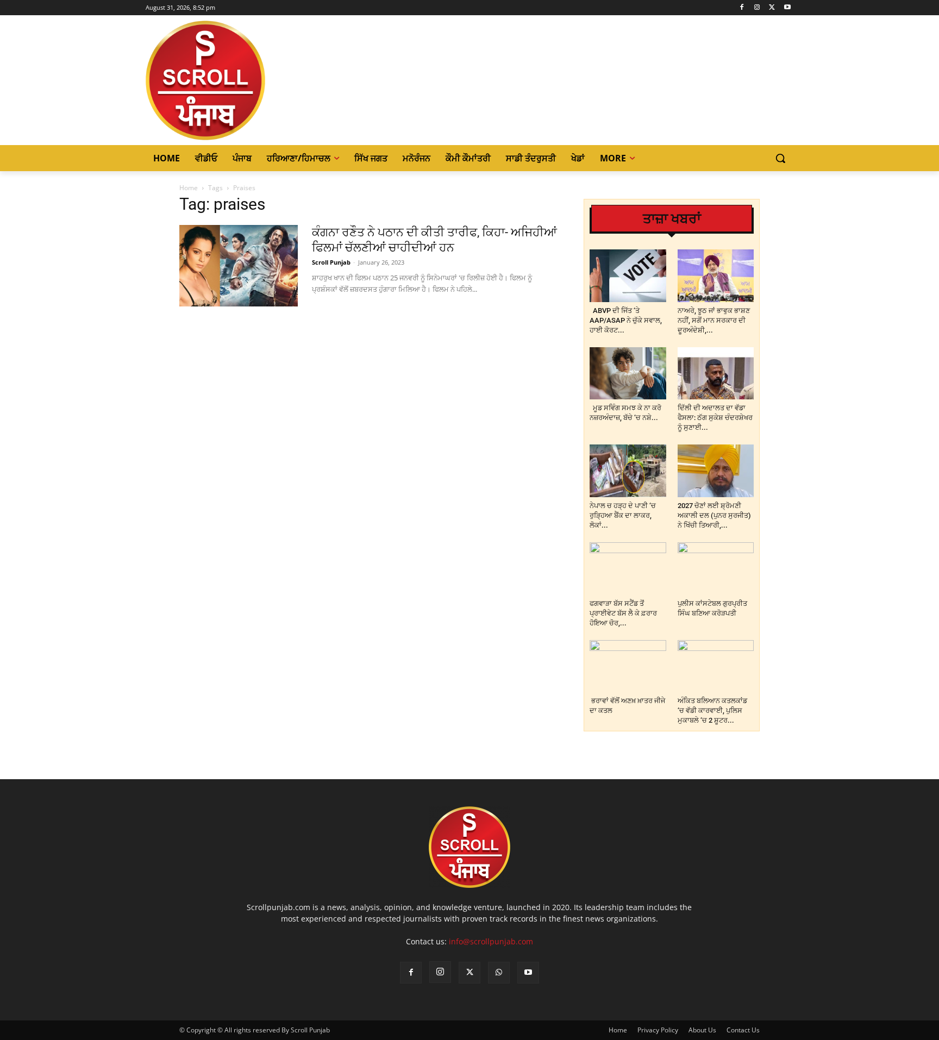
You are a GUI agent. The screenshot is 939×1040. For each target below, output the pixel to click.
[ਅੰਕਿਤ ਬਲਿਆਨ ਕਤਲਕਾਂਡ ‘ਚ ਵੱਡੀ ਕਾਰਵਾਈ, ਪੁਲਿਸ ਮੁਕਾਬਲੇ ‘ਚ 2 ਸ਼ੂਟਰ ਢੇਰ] (716, 666)
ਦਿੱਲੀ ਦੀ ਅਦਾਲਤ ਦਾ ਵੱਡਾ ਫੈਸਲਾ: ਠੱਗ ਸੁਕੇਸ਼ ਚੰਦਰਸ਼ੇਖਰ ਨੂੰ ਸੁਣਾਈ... (715, 417)
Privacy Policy (657, 1030)
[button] (780, 158)
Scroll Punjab (331, 262)
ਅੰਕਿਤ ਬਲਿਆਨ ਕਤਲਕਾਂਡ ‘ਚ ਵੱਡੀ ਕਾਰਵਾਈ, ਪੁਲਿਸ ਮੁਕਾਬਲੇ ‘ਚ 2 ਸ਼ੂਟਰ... (712, 710)
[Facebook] (742, 8)
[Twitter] (772, 8)
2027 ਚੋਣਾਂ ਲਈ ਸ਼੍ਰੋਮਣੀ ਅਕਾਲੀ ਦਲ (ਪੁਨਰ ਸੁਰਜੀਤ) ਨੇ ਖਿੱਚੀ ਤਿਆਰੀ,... (714, 515)
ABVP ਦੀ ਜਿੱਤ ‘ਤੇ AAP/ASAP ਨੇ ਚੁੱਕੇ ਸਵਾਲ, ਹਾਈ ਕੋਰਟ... (626, 320)
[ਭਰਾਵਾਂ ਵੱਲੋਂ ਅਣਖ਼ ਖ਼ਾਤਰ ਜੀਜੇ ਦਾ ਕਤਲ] (628, 666)
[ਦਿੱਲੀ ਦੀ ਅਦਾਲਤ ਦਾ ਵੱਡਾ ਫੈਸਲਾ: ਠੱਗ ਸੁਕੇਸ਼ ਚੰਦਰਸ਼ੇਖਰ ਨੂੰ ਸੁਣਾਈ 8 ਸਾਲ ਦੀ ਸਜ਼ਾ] (716, 373)
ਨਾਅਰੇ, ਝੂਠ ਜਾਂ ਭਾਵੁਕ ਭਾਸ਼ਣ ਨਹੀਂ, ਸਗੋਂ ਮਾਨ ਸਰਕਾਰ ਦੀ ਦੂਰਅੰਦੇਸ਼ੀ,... (714, 320)
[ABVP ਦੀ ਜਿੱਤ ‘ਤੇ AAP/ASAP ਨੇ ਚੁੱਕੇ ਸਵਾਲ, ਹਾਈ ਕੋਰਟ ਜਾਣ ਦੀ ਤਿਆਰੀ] (628, 275)
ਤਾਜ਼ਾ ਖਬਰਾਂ (672, 218)
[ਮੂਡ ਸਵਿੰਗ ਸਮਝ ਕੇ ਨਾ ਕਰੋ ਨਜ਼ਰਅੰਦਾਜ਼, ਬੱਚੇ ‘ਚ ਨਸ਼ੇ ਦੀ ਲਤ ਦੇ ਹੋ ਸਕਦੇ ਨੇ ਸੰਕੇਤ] (628, 373)
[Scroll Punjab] (243, 80)
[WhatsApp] (499, 972)
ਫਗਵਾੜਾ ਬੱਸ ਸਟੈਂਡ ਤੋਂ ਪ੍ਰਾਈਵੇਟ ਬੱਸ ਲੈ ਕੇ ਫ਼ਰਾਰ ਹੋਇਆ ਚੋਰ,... (623, 613)
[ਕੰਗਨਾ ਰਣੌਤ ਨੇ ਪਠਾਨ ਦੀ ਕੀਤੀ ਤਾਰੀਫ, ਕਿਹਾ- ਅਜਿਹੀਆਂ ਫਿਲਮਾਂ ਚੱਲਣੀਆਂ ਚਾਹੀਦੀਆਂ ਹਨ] (238, 265)
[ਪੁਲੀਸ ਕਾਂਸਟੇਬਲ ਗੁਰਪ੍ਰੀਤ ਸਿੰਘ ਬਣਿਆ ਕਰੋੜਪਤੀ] (716, 568)
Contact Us (743, 1030)
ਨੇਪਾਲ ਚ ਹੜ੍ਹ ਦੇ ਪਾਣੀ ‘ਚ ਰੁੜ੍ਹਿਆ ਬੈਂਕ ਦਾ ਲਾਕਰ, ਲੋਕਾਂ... (623, 515)
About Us (702, 1030)
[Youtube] (787, 8)
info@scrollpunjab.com (491, 941)
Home (188, 187)
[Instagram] (757, 8)
